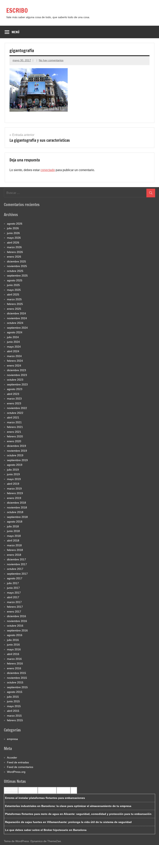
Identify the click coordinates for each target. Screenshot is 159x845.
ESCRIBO (17, 10)
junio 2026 (13, 233)
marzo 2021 (14, 422)
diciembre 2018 (16, 502)
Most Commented (47, 790)
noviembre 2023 (17, 375)
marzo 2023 (14, 398)
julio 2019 (13, 469)
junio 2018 (13, 531)
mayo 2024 (14, 346)
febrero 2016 (15, 663)
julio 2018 (13, 526)
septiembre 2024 (17, 327)
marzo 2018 (14, 545)
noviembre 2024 (17, 318)
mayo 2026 (14, 237)
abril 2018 (13, 540)
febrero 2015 (15, 720)
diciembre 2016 (16, 616)
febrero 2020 (15, 436)
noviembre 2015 (17, 677)
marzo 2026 (14, 247)
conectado (48, 170)
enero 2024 (14, 365)
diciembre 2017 (16, 559)
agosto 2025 (14, 280)
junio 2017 (13, 587)
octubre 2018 (15, 512)
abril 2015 (13, 710)
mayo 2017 (14, 592)
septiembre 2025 (17, 275)
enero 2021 (14, 431)
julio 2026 (13, 228)
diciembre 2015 (16, 672)
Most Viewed (63, 790)
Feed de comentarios (20, 767)
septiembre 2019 (17, 460)
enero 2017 (14, 611)
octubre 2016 (15, 625)
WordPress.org (16, 771)
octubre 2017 (15, 568)
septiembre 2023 (17, 384)
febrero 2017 (15, 606)
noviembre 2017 (17, 564)
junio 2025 (13, 285)
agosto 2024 (14, 332)
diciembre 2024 (16, 313)
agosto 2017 (14, 578)
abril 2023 (13, 393)
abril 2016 (13, 654)
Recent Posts (11, 790)
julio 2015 (13, 696)
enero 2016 (14, 668)
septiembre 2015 (17, 687)
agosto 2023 (14, 389)
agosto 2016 (14, 635)
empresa (12, 739)
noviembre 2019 (17, 450)
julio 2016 (13, 639)
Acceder (12, 757)
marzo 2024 (14, 356)
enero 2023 (14, 403)
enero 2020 (14, 441)
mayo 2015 (14, 706)
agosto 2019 (14, 464)
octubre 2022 (15, 412)
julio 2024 (13, 337)
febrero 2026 (15, 252)
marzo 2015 (14, 715)
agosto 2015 (14, 691)
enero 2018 (14, 554)
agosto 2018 (14, 521)
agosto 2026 (14, 223)
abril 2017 (13, 597)
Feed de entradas (18, 762)
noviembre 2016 (17, 621)
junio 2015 (13, 701)
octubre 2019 (15, 455)
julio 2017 (13, 583)
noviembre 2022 (17, 408)
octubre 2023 (15, 379)
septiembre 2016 (17, 630)
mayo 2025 (14, 289)
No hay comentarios (51, 60)
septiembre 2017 (17, 573)
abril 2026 (13, 242)
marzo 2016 (14, 658)
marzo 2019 (14, 488)
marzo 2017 (14, 602)
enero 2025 (14, 308)
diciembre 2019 (16, 445)
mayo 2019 (14, 479)
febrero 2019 (15, 493)
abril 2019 (13, 483)
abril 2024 (13, 351)
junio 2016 (13, 644)
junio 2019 (13, 474)
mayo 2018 (14, 535)
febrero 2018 (15, 549)
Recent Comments (28, 790)
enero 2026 (14, 256)
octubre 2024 (15, 322)
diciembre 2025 (16, 261)
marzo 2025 (14, 299)
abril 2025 (13, 294)
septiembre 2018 (17, 516)
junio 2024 (13, 341)
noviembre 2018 (17, 507)
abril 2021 (13, 417)
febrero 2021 (15, 426)
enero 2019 (14, 498)
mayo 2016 (14, 649)
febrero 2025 (15, 303)
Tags (74, 790)
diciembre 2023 (16, 370)
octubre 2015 (15, 682)
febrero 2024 (15, 360)
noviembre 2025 (17, 266)
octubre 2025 (15, 270)
